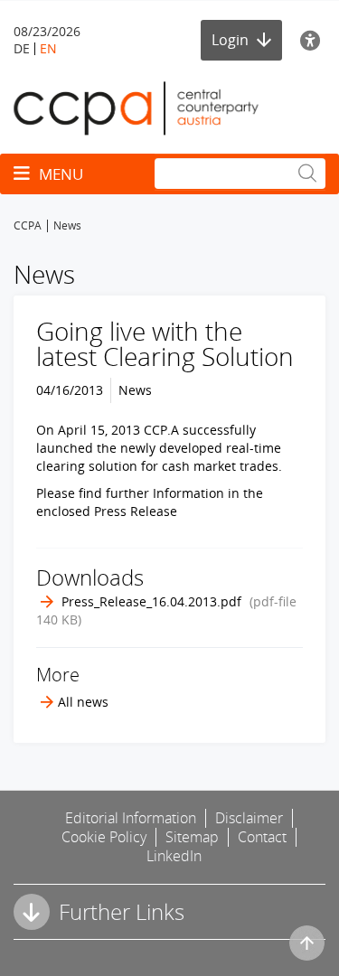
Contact (262, 837)
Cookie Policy (103, 837)
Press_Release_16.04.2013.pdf (151, 601)
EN (48, 48)
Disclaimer (249, 818)
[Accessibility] (312, 40)
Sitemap (192, 837)
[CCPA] (136, 107)
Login (232, 40)
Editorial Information (130, 818)
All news (83, 701)
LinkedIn (174, 856)
